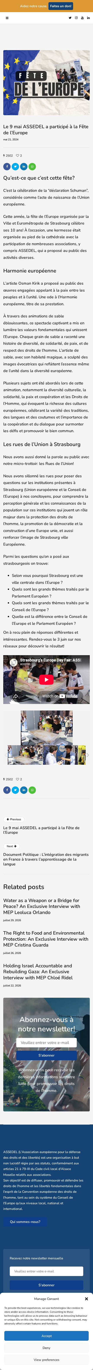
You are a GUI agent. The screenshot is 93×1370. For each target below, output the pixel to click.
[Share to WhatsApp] (32, 166)
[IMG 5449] (25, 754)
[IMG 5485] (60, 754)
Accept (47, 1336)
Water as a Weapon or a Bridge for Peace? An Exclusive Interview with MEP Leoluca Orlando (41, 906)
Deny (46, 1348)
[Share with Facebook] (7, 166)
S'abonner (46, 1055)
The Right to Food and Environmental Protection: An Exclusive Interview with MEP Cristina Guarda (45, 939)
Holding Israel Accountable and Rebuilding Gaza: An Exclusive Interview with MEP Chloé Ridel (38, 972)
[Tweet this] (15, 166)
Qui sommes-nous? (25, 1221)
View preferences (46, 1360)
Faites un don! (60, 6)
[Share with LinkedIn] (23, 166)
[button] (86, 1299)
